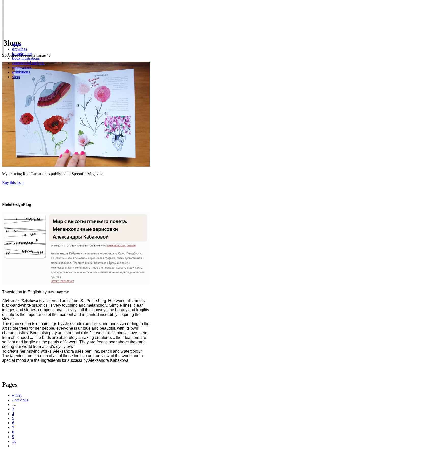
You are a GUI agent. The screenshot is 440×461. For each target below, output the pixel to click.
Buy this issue (13, 182)
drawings (19, 49)
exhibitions (21, 72)
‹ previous (20, 400)
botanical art (22, 54)
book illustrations (26, 58)
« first (16, 395)
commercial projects (28, 63)
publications (22, 67)
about (16, 44)
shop (16, 76)
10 (14, 441)
